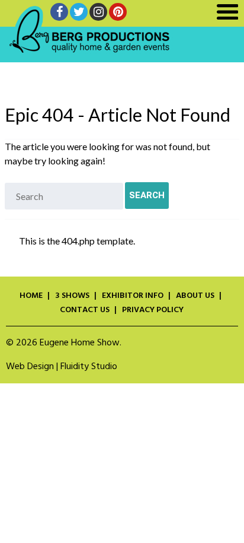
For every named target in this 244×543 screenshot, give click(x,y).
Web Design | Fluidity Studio (61, 366)
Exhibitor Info (132, 296)
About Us (195, 296)
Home (31, 296)
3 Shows (72, 296)
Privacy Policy (153, 310)
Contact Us (85, 310)
